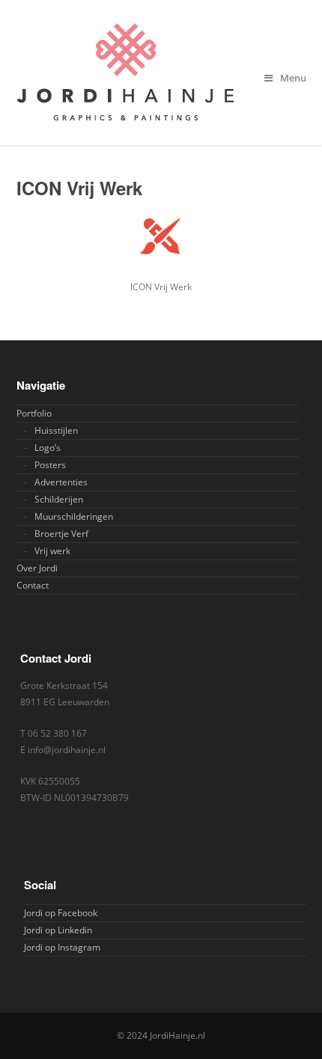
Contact (32, 585)
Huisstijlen (56, 430)
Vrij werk (52, 550)
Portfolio (34, 413)
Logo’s (47, 447)
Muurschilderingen (73, 516)
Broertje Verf (61, 533)
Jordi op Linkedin (58, 930)
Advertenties (61, 482)
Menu (293, 78)
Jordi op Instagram (62, 947)
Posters (50, 464)
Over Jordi (37, 568)
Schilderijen (58, 499)
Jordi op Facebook (60, 912)
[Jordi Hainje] (161, 72)
